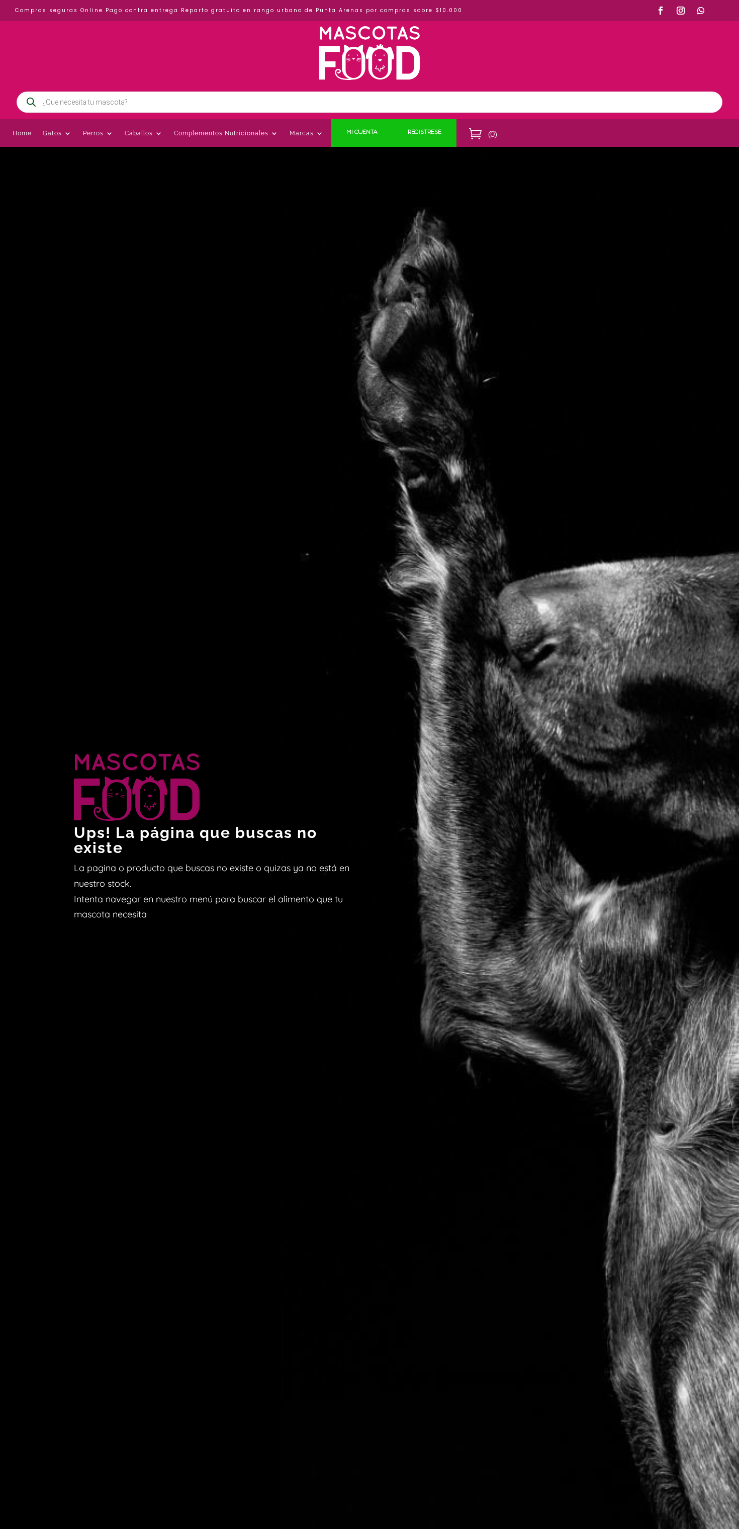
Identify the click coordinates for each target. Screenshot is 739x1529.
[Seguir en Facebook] (661, 11)
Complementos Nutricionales (221, 133)
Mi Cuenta (362, 132)
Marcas (302, 133)
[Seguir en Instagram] (681, 11)
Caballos (139, 133)
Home (22, 133)
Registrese (424, 132)
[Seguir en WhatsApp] (701, 11)
